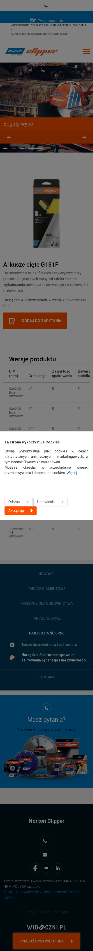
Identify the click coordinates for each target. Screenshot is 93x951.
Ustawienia (46, 502)
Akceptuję (16, 510)
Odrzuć (14, 502)
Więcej (72, 473)
